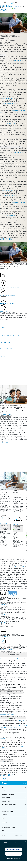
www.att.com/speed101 (8, 123)
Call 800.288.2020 (5, 637)
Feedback (3, 825)
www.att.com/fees (7, 98)
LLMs (3, 830)
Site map (3, 835)
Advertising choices (18, 835)
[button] (2, 3)
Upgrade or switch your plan (7, 295)
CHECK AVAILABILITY (6, 238)
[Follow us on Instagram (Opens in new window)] (23, 783)
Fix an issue (3, 327)
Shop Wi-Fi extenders (5, 311)
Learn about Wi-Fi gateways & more (9, 335)
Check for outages (5, 342)
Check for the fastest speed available (9, 287)
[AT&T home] (14, 3)
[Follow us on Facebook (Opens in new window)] (21, 783)
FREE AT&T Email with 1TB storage (8, 827)
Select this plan (4, 523)
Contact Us (3, 356)
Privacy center (17, 837)
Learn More (3, 605)
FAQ (10, 415)
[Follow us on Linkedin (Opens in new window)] (25, 783)
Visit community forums (6, 348)
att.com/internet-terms (8, 103)
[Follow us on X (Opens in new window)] (18, 783)
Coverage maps (4, 837)
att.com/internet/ (19, 60)
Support (7, 415)
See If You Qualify (5, 270)
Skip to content (4, 5)
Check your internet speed (7, 279)
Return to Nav (13, 6)
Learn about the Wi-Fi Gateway (8, 303)
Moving (2, 415)
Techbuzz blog (4, 822)
